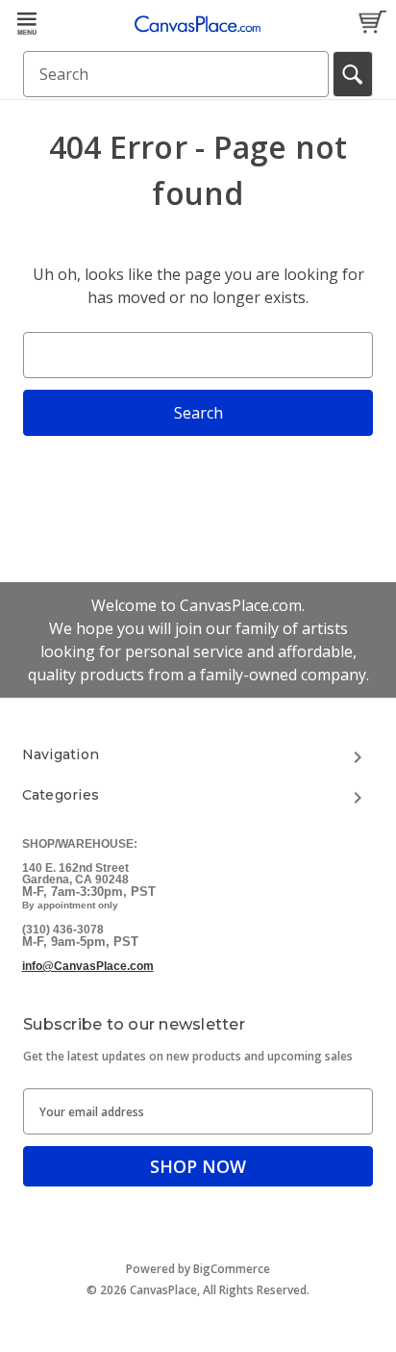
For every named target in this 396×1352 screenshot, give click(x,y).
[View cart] (372, 23)
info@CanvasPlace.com (88, 966)
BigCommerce (231, 1269)
